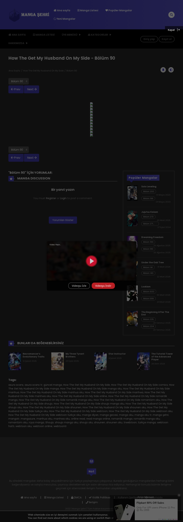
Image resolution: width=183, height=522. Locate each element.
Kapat (171, 30)
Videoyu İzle (79, 285)
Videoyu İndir (103, 285)
